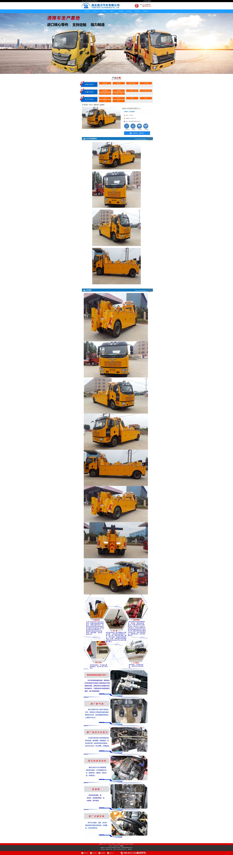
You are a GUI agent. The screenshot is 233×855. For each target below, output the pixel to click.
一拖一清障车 (146, 83)
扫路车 (132, 98)
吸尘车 (105, 100)
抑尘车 (118, 98)
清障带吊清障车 (132, 83)
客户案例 (129, 11)
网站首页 (87, 11)
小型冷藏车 (118, 90)
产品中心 (95, 11)
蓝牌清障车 (105, 83)
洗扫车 (145, 98)
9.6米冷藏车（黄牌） (118, 93)
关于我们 (104, 11)
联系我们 (146, 11)
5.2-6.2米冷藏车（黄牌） (146, 90)
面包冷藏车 (105, 90)
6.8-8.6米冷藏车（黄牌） (105, 93)
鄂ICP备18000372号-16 (122, 849)
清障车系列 (96, 104)
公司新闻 (121, 11)
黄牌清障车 (118, 83)
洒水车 (105, 98)
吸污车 (118, 100)
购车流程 (137, 11)
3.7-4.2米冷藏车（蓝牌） (132, 90)
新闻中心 (112, 11)
